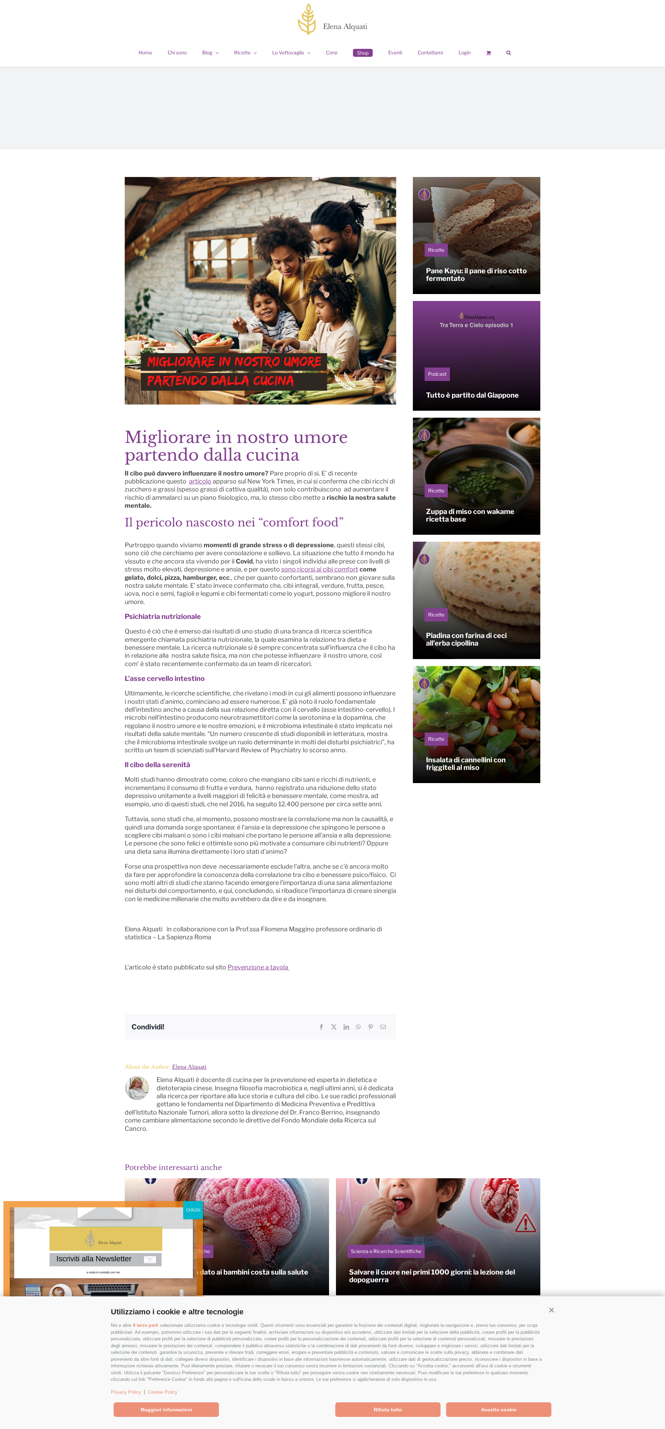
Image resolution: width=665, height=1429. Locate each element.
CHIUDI (193, 1210)
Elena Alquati (189, 1066)
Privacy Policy (126, 1392)
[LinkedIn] (346, 1026)
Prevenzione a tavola (259, 967)
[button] (551, 1310)
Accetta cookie (498, 1409)
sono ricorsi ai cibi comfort (319, 569)
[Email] (383, 1026)
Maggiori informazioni (166, 1409)
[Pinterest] (370, 1026)
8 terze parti (145, 1325)
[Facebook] (321, 1026)
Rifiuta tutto (388, 1409)
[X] (334, 1026)
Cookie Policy (162, 1392)
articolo (200, 481)
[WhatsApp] (358, 1026)
